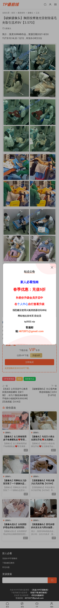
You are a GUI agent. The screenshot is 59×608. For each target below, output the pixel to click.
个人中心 (22, 304)
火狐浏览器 (32, 310)
